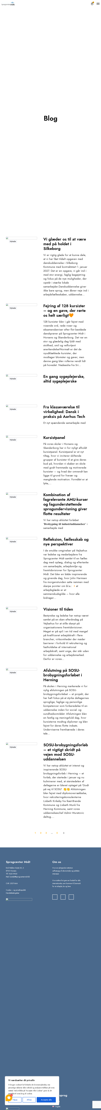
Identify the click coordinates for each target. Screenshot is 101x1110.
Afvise (29, 1100)
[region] (32, 1090)
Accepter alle (46, 1100)
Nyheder (13, 241)
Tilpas (15, 1100)
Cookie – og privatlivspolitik (16, 890)
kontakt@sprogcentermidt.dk (20, 877)
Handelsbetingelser (12, 893)
